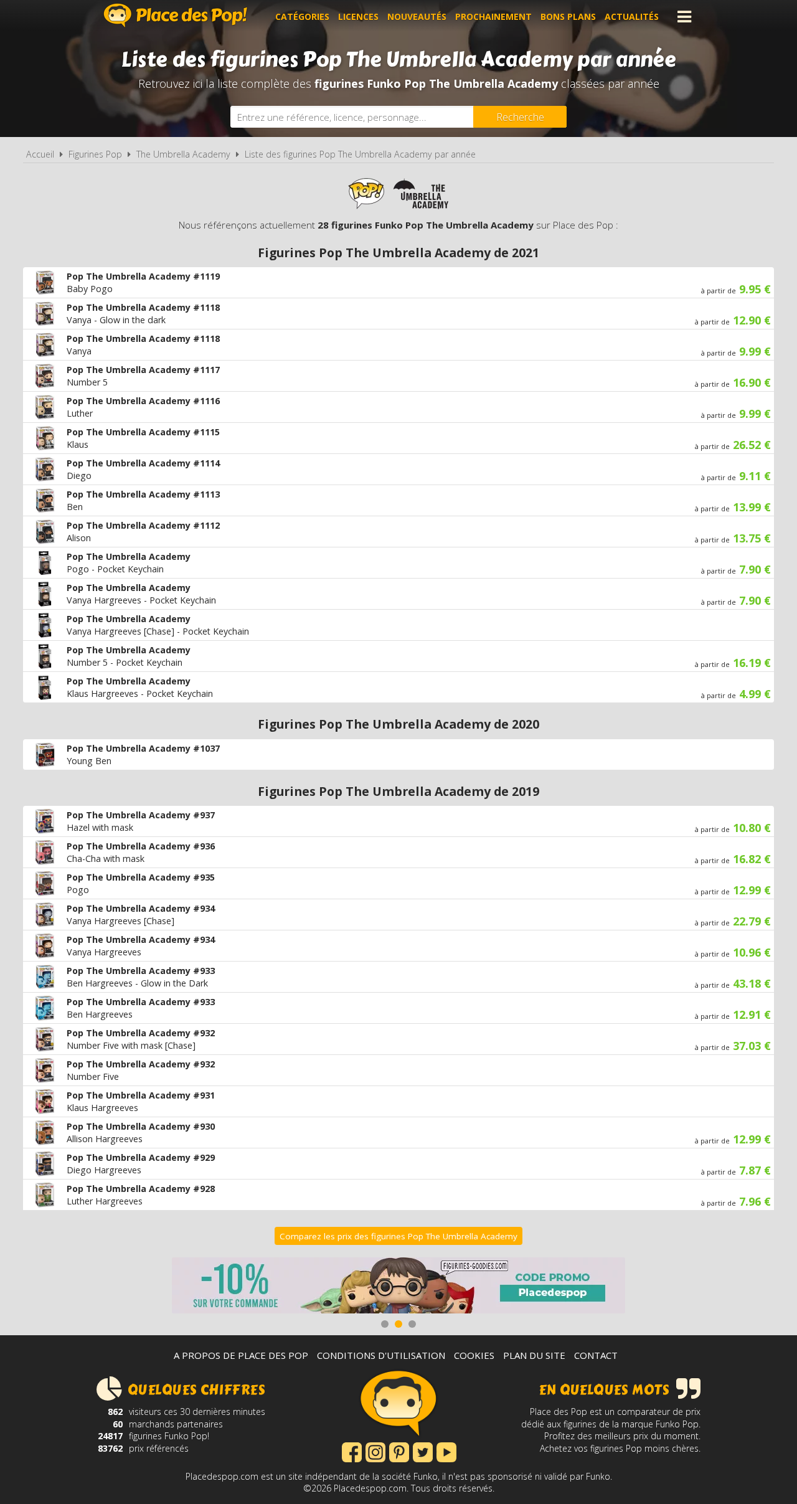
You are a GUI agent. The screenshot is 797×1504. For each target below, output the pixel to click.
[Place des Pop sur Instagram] (375, 1451)
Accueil (40, 154)
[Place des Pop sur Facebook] (352, 1451)
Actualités (632, 16)
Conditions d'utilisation (381, 1355)
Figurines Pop (95, 154)
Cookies (474, 1355)
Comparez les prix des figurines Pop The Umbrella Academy (398, 1236)
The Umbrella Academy (183, 154)
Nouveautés (416, 16)
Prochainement (493, 16)
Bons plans (568, 16)
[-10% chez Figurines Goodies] (398, 1287)
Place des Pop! (175, 15)
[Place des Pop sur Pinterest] (399, 1451)
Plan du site (534, 1355)
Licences (358, 16)
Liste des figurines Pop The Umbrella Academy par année (360, 154)
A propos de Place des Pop (241, 1355)
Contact (596, 1355)
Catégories (302, 16)
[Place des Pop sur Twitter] (423, 1451)
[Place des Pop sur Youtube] (446, 1451)
